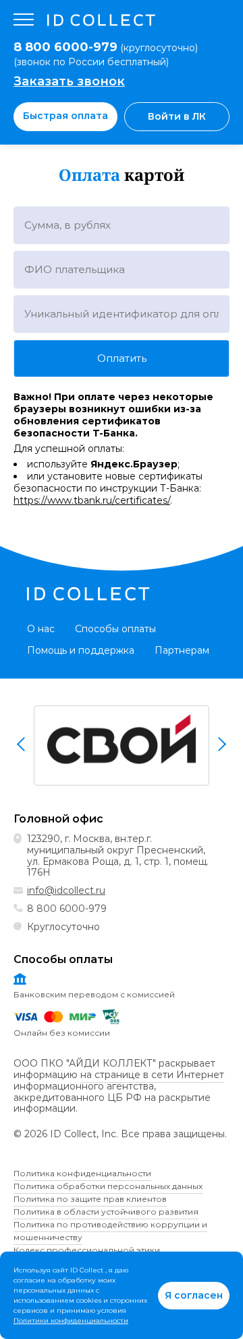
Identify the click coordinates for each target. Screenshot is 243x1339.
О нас (41, 629)
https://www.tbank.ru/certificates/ (92, 500)
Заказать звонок (69, 81)
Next (221, 743)
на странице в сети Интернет (152, 1075)
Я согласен (194, 1295)
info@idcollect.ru (66, 890)
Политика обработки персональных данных (108, 1186)
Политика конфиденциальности (82, 1173)
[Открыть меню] (24, 20)
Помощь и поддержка (80, 650)
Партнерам (182, 650)
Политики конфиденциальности (71, 1320)
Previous (22, 743)
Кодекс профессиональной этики (87, 1250)
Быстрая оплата (65, 116)
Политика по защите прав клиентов (90, 1199)
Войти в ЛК (177, 116)
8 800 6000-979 (67, 909)
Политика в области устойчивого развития (106, 1212)
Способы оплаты (115, 629)
